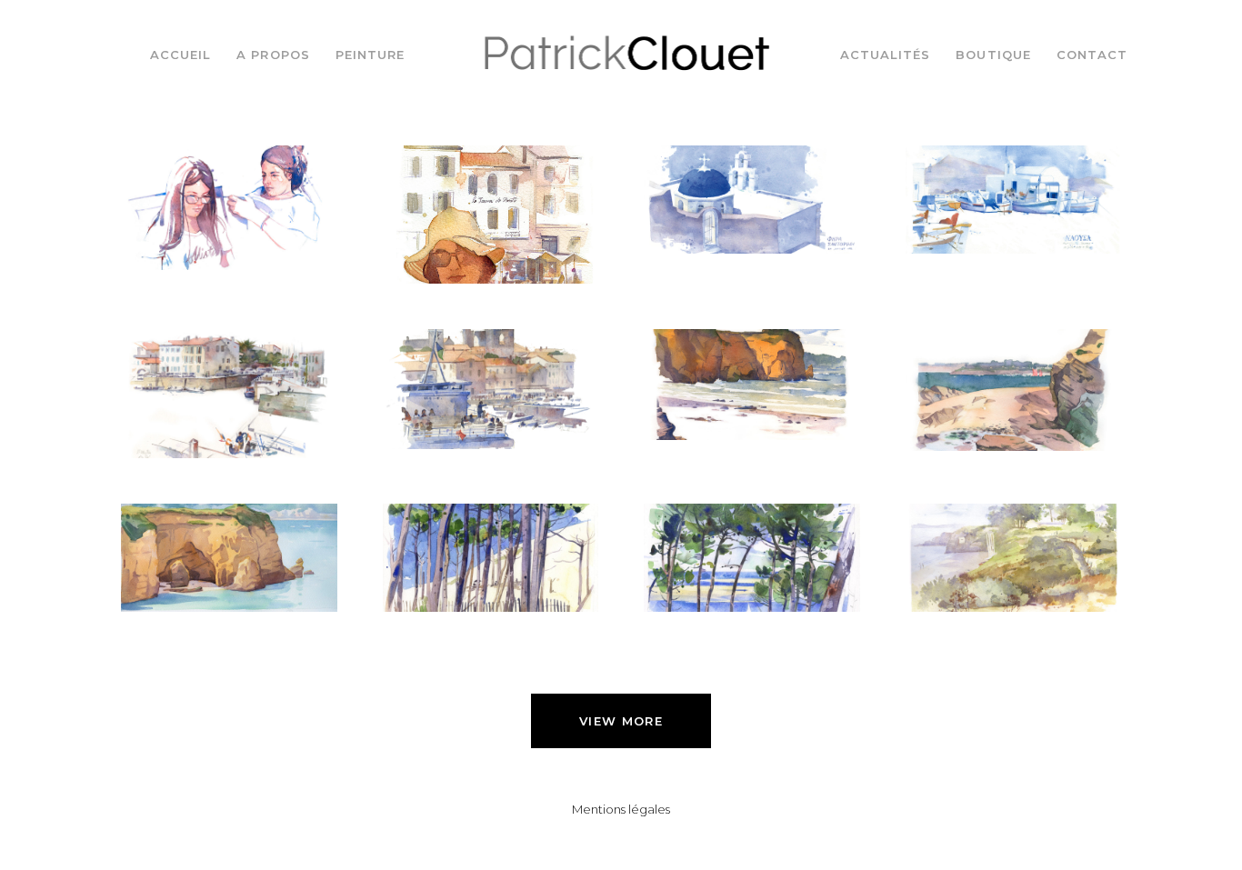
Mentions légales (621, 809)
